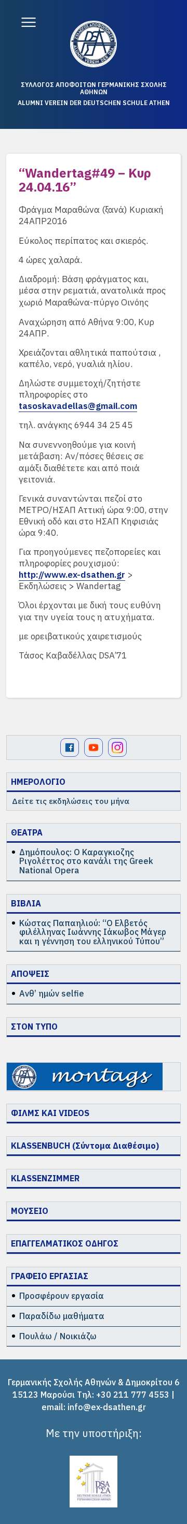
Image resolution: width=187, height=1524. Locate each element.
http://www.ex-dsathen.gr (72, 574)
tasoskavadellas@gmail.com (78, 406)
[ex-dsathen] (93, 44)
